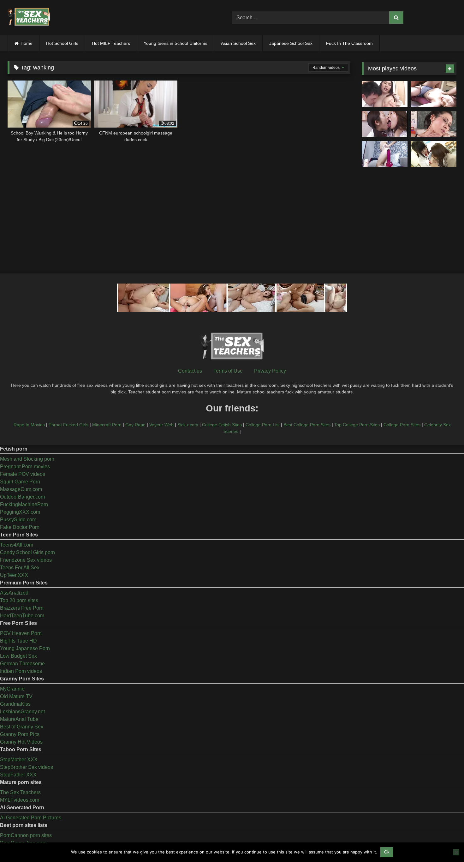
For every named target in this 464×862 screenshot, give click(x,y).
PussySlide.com (18, 519)
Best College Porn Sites (306, 424)
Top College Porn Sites (357, 424)
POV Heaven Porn (21, 633)
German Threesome (22, 663)
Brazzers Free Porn (22, 608)
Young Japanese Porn (25, 648)
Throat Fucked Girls (68, 424)
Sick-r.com (187, 424)
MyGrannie (12, 688)
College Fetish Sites (222, 424)
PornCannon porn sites (26, 835)
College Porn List (263, 424)
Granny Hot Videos (21, 742)
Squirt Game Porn (20, 481)
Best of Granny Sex (21, 726)
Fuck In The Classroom (349, 43)
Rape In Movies (29, 424)
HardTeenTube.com (22, 615)
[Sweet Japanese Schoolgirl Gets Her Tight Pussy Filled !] (433, 94)
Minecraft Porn (107, 424)
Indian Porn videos (21, 671)
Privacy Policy (270, 371)
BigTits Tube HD (18, 641)
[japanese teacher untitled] (384, 94)
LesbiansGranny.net (22, 711)
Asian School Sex (238, 43)
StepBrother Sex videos (26, 767)
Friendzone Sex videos (26, 560)
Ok (387, 852)
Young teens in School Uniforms (175, 43)
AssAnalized (14, 593)
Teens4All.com (16, 545)
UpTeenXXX (14, 575)
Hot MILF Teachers (111, 43)
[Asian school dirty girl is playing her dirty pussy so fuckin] (384, 154)
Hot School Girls (62, 43)
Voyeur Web (161, 424)
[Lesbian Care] (384, 124)
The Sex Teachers (20, 792)
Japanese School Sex (290, 43)
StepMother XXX (19, 759)
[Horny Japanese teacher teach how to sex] (433, 124)
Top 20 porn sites (19, 600)
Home (27, 43)
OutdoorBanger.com (22, 497)
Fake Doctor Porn (19, 527)
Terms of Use (228, 371)
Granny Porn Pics (19, 734)
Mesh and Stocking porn (27, 459)
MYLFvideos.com (19, 800)
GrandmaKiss (15, 704)
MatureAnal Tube (19, 719)
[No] (456, 852)
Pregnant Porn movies (25, 466)
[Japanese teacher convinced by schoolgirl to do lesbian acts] (433, 154)
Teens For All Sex (19, 567)
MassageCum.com (21, 489)
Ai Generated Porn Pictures (30, 817)
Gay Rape (135, 424)
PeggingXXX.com (20, 512)
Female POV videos (22, 474)
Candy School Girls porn (27, 552)
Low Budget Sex (18, 656)
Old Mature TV (16, 696)
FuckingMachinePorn (24, 504)
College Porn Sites (402, 424)
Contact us (190, 371)
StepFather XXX (18, 774)
